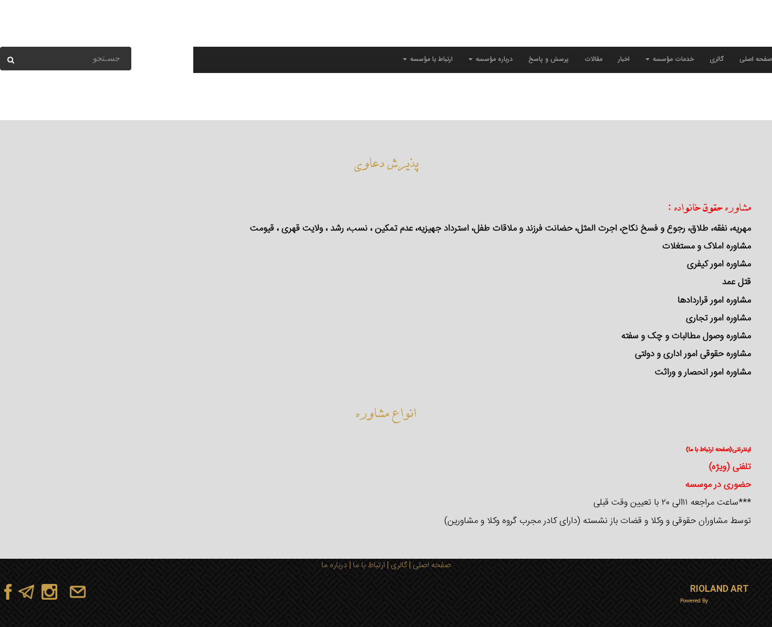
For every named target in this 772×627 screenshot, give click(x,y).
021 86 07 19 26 (617, 36)
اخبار (624, 59)
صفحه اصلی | (429, 565)
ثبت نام (67, 36)
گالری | (396, 565)
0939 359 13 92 (735, 36)
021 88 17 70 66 (676, 36)
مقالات (593, 59)
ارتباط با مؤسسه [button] (430, 59)
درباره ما (334, 565)
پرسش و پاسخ (548, 59)
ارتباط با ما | (366, 565)
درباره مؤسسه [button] (493, 59)
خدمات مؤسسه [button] (672, 59)
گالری (717, 59)
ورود (89, 36)
